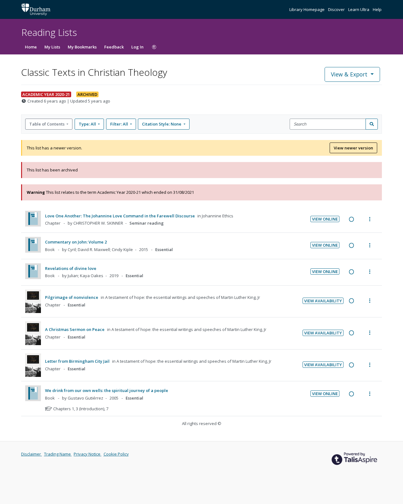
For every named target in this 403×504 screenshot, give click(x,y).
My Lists (52, 47)
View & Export (349, 74)
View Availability (323, 301)
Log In (137, 47)
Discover (337, 9)
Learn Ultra (359, 9)
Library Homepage (307, 9)
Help (377, 9)
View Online (325, 219)
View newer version (353, 148)
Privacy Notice (87, 454)
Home (31, 47)
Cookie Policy (116, 454)
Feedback (114, 47)
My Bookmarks (82, 47)
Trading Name (58, 454)
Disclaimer (31, 454)
